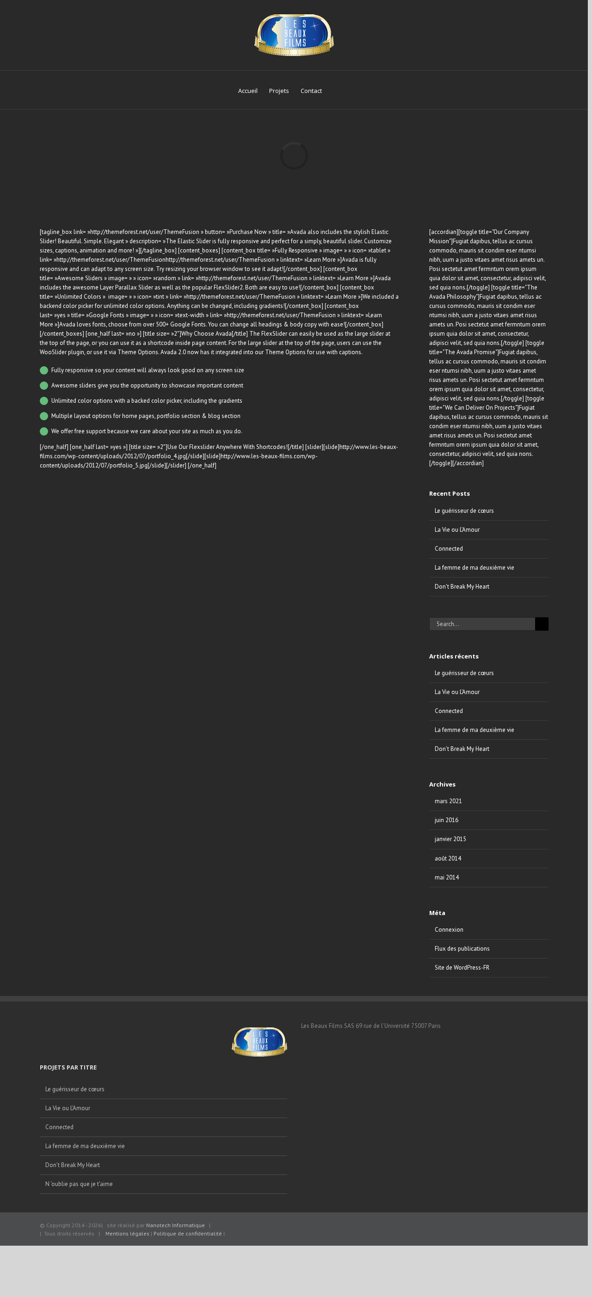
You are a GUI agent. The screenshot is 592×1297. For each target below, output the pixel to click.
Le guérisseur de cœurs (464, 511)
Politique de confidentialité (188, 1233)
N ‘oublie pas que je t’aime (79, 1184)
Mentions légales (127, 1233)
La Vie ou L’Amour (457, 530)
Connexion (449, 930)
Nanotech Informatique (175, 1225)
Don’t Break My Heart (462, 586)
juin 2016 (446, 820)
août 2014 (448, 858)
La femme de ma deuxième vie (474, 568)
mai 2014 (447, 877)
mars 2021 (448, 801)
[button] (335, 90)
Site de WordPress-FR (462, 967)
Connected (449, 549)
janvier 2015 (450, 839)
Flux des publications (462, 949)
